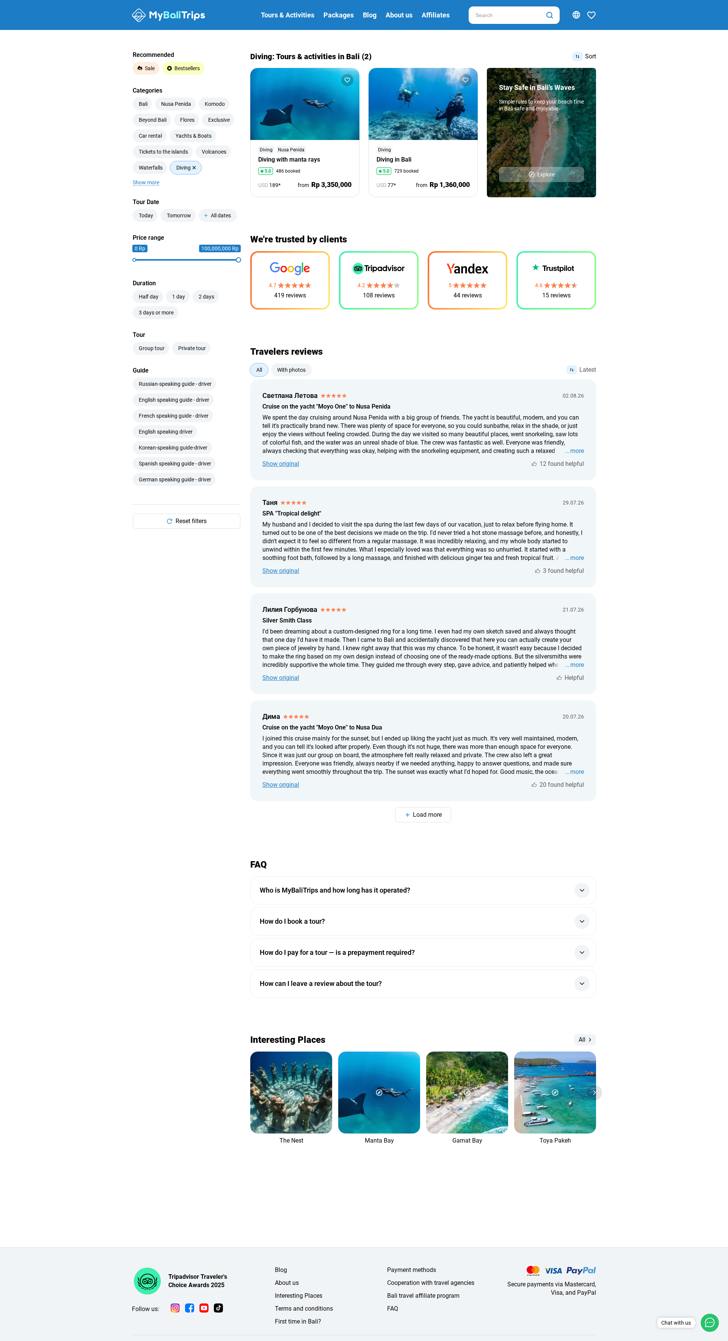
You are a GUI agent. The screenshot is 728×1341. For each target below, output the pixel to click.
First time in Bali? (298, 1321)
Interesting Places (298, 1295)
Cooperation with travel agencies (430, 1282)
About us (399, 15)
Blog (370, 15)
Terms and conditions (304, 1308)
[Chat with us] (710, 1323)
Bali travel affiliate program (423, 1295)
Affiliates (436, 15)
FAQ (392, 1308)
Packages (338, 15)
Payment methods (411, 1269)
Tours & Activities (287, 15)
